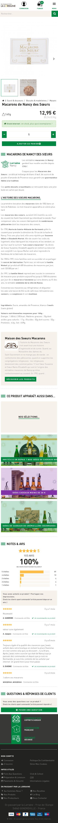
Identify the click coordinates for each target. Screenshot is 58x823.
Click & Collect (36, 774)
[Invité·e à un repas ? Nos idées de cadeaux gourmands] (29, 450)
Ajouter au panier (28, 143)
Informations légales (39, 781)
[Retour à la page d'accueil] (8, 5)
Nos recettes (38, 791)
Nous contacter (39, 798)
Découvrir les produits (20, 379)
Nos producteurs (11, 798)
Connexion (8, 760)
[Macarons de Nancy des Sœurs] (29, 49)
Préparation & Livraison (14, 777)
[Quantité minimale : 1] (4, 134)
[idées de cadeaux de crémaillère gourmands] (29, 516)
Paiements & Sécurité (13, 781)
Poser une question (30, 710)
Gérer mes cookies (38, 764)
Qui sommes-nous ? (12, 791)
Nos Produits (9, 794)
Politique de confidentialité (42, 760)
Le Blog (36, 794)
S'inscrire (8, 764)
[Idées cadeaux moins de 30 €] (29, 483)
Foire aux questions (12, 774)
